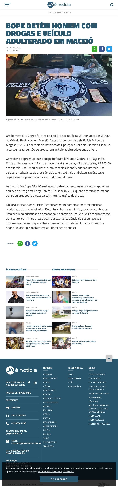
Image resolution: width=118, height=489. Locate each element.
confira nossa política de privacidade (56, 471)
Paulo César (94, 415)
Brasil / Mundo (50, 378)
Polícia (46, 430)
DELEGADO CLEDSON (97, 382)
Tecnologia (48, 446)
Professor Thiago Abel (99, 423)
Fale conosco (18, 415)
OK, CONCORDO (59, 479)
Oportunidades (50, 426)
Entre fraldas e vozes (99, 393)
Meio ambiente (50, 422)
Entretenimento (50, 402)
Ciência (46, 386)
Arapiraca (47, 374)
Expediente (12, 400)
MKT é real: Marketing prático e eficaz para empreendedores (99, 408)
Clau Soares (94, 378)
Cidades (47, 382)
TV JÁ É (71, 382)
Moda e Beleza (74, 378)
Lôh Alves (93, 401)
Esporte (47, 406)
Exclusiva (47, 410)
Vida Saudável (74, 386)
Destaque (47, 394)
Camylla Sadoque (97, 374)
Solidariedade (50, 442)
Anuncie (15, 407)
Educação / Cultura (52, 398)
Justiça (46, 414)
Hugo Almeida (95, 397)
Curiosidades (49, 390)
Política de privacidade (18, 392)
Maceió (46, 418)
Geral (70, 374)
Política (47, 434)
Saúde (46, 438)
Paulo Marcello (96, 419)
